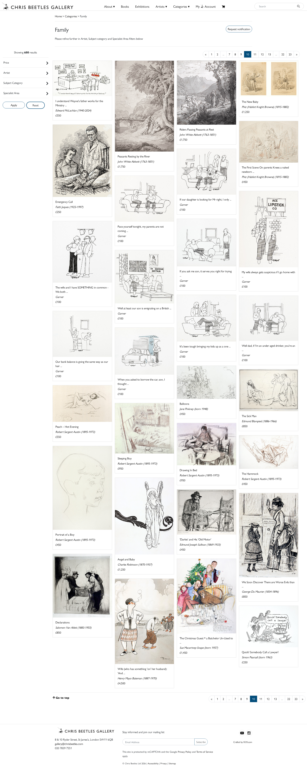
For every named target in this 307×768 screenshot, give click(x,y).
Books (125, 6)
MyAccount (206, 6)
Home (58, 16)
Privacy (163, 763)
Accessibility (153, 763)
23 (290, 54)
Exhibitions (142, 6)
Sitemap (172, 763)
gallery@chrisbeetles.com (69, 744)
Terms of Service (204, 751)
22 (282, 54)
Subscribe (201, 742)
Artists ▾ (161, 6)
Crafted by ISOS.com (242, 742)
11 (255, 54)
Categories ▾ (181, 6)
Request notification (239, 29)
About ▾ (109, 6)
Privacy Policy (184, 751)
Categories (71, 16)
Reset (36, 105)
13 (269, 54)
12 (262, 54)
